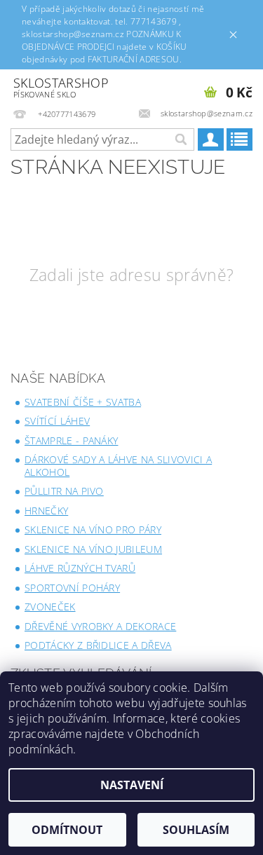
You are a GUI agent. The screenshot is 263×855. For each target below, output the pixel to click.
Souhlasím (196, 829)
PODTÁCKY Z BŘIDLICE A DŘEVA (98, 645)
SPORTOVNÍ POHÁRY (72, 587)
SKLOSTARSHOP (61, 87)
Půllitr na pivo (64, 491)
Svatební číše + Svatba (83, 402)
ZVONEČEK (50, 606)
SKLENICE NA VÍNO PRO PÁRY (93, 529)
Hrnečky (46, 510)
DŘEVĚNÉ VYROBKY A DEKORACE (100, 626)
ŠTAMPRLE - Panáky (71, 440)
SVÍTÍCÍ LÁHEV (57, 420)
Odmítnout (67, 829)
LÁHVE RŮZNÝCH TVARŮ (80, 568)
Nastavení (131, 785)
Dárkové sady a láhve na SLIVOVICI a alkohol (118, 466)
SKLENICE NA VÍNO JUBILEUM (93, 549)
